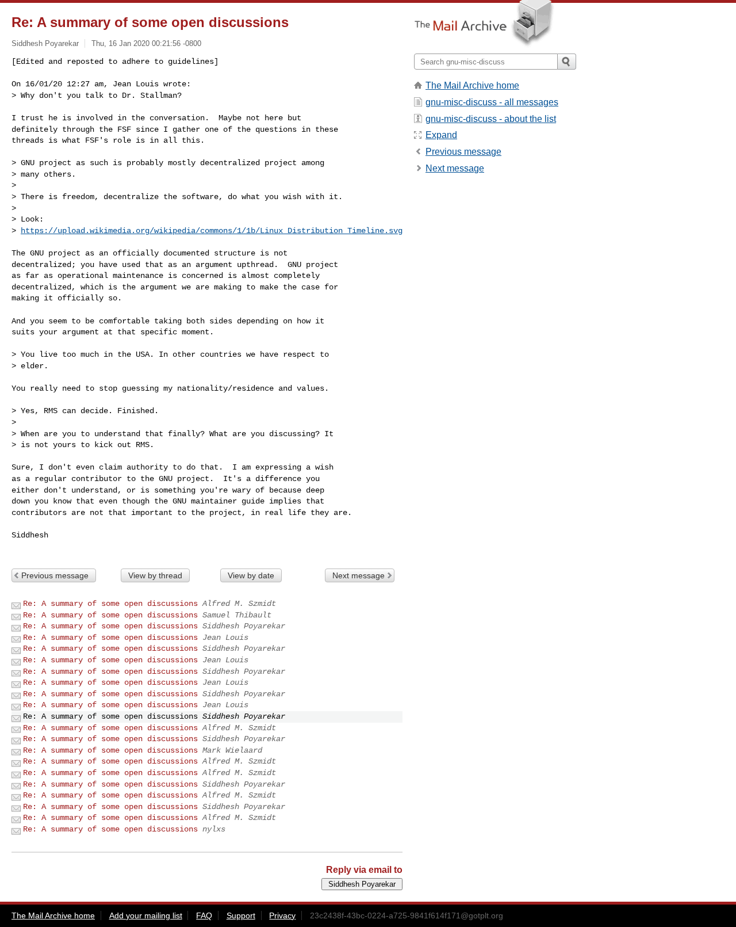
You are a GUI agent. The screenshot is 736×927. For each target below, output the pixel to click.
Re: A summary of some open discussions (110, 603)
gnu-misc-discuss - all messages (491, 102)
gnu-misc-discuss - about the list (490, 119)
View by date (251, 575)
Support (241, 915)
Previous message (55, 575)
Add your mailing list (145, 915)
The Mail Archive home (472, 85)
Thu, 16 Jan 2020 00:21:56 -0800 (146, 43)
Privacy (282, 915)
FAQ (204, 915)
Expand (441, 135)
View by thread (155, 575)
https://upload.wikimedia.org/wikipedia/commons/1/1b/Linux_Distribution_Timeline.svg (211, 230)
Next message (358, 575)
